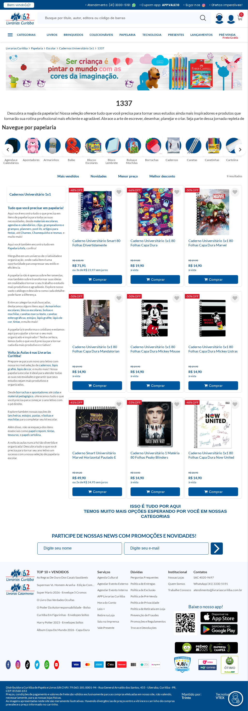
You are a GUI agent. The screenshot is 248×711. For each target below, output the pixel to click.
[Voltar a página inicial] (20, 18)
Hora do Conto (106, 602)
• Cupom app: (160, 5)
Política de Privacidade (145, 602)
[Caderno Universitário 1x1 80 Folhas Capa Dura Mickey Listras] (212, 318)
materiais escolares (46, 221)
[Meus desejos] (119, 192)
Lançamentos (201, 35)
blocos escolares (31, 310)
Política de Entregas (143, 584)
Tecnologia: (224, 696)
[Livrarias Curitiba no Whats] (46, 664)
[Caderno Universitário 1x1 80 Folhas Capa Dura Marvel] (212, 212)
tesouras (13, 435)
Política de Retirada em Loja (148, 609)
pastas (36, 415)
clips (39, 225)
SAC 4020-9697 (204, 577)
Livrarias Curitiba (17, 48)
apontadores (40, 392)
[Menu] (231, 18)
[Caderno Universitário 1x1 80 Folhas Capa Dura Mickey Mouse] (155, 318)
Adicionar (97, 279)
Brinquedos (73, 35)
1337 (100, 48)
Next (240, 149)
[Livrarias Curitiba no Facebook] (8, 664)
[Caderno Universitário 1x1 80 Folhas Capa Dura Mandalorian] (96, 318)
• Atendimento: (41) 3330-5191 (108, 5)
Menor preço (128, 176)
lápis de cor (24, 369)
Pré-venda (227, 35)
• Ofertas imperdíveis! (225, 5)
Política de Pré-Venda (144, 596)
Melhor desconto (162, 176)
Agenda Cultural (107, 577)
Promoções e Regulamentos (148, 621)
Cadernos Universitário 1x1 (76, 48)
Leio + (101, 609)
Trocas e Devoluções (143, 628)
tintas (16, 321)
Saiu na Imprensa (108, 621)
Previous (8, 149)
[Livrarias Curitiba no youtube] (56, 664)
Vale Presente (105, 628)
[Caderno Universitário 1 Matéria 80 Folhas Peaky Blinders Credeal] (155, 425)
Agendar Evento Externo (112, 584)
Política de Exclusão (143, 590)
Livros (52, 35)
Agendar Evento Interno (112, 590)
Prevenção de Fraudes (145, 615)
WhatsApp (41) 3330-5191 (211, 584)
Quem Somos (176, 584)
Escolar (51, 48)
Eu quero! (217, 548)
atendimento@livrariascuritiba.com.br (218, 590)
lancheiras (14, 415)
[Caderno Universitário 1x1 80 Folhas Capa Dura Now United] (212, 425)
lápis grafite (44, 318)
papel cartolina (31, 435)
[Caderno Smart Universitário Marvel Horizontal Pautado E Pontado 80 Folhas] (96, 425)
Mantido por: (192, 696)
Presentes (176, 35)
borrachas (22, 392)
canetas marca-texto (33, 314)
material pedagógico (20, 396)
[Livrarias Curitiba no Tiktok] (27, 664)
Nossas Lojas (176, 577)
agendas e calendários (21, 225)
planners (25, 229)
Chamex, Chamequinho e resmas (41, 233)
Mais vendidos (68, 176)
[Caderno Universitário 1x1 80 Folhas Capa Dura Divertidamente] (155, 212)
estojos (31, 318)
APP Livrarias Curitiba (111, 596)
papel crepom (37, 431)
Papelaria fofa (16, 248)
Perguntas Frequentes (144, 577)
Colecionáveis (101, 35)
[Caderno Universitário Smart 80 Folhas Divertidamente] (96, 212)
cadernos (45, 365)
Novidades (99, 176)
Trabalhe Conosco (179, 590)
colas (56, 392)
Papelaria (127, 35)
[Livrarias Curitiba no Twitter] (37, 664)
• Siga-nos (191, 5)
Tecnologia (152, 35)
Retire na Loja (106, 615)
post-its (37, 229)
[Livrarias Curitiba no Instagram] (18, 664)
